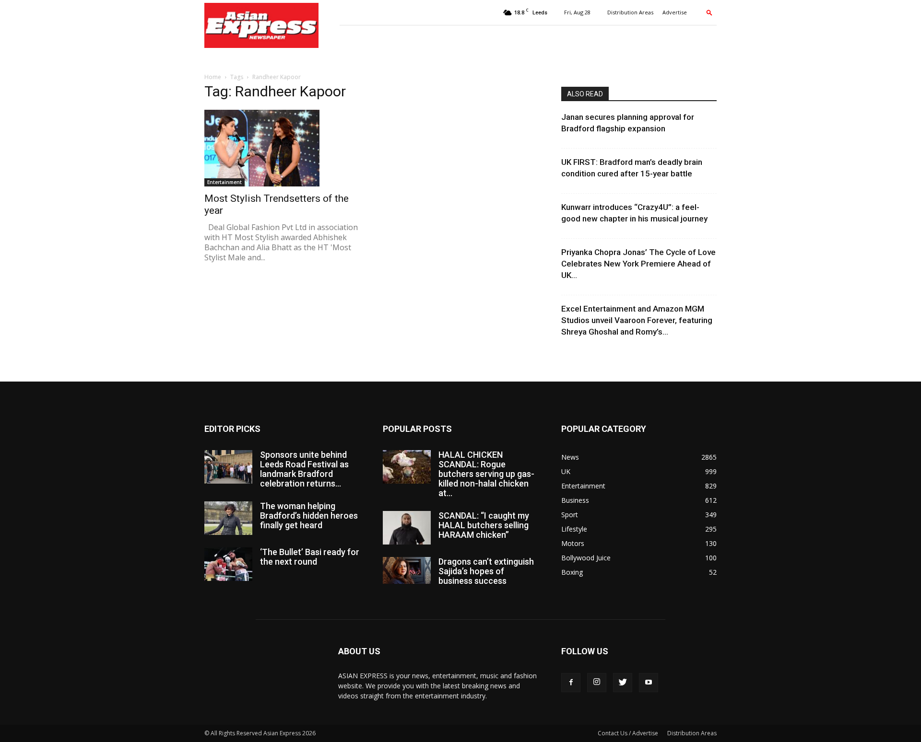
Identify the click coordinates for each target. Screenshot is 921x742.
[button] (709, 12)
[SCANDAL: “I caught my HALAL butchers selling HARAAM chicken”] (407, 528)
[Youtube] (648, 682)
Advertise (674, 12)
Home (212, 77)
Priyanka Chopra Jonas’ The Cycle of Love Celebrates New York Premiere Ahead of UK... (638, 263)
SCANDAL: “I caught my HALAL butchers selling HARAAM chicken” (483, 525)
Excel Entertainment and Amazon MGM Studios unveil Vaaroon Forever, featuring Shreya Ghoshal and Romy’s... (636, 320)
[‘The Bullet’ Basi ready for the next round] (228, 564)
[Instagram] (596, 682)
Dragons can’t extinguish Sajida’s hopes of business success (486, 571)
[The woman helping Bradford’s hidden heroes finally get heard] (228, 518)
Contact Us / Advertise (628, 733)
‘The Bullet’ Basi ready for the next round (309, 557)
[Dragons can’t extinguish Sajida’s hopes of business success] (407, 570)
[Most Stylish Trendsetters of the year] (282, 148)
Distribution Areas (630, 12)
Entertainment (224, 182)
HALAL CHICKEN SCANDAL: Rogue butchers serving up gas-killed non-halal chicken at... (486, 474)
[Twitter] (622, 682)
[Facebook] (570, 682)
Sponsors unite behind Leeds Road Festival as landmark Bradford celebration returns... (304, 469)
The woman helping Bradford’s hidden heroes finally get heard (309, 515)
